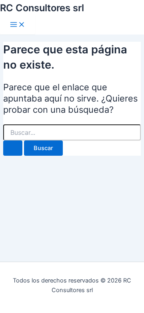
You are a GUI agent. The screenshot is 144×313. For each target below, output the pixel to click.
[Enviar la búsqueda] (12, 148)
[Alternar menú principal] (17, 25)
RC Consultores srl (42, 8)
